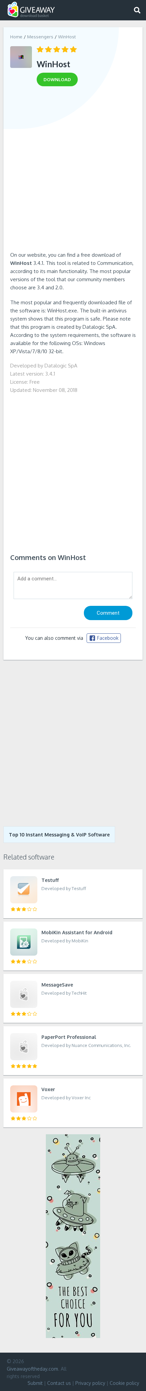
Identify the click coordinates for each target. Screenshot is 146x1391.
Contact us (59, 1383)
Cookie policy (124, 1383)
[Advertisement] (73, 171)
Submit (35, 1383)
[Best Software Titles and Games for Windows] (73, 743)
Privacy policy (90, 1383)
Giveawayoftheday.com (32, 1369)
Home (16, 36)
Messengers (40, 36)
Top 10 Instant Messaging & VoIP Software (59, 834)
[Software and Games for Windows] (31, 10)
